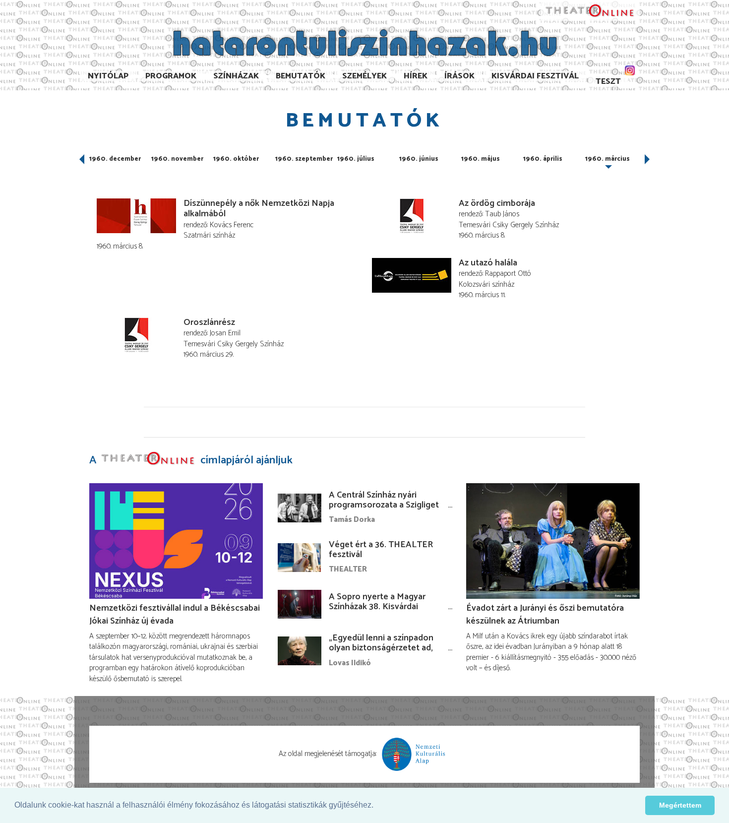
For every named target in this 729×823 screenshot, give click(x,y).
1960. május (480, 159)
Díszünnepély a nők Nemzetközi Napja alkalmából (258, 209)
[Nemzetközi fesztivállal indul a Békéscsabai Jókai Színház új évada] (176, 541)
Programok (170, 76)
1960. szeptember (304, 159)
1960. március (607, 159)
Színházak (236, 76)
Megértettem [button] (680, 805)
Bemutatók (300, 76)
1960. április (542, 159)
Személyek (364, 76)
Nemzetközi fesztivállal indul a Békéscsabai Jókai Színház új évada (174, 615)
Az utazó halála (488, 262)
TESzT (608, 81)
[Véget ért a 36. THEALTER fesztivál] (299, 557)
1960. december (115, 159)
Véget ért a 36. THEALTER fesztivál (381, 549)
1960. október (236, 159)
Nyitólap (108, 76)
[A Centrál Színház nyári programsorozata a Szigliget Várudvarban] (299, 508)
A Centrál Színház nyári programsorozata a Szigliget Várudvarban (384, 505)
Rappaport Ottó (508, 273)
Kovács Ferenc (231, 225)
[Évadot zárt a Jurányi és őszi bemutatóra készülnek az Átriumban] (553, 541)
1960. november (177, 159)
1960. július (355, 159)
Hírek (415, 76)
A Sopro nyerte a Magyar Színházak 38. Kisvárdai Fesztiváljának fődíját (377, 606)
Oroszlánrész (209, 322)
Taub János (502, 214)
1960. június (418, 159)
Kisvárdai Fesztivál (535, 76)
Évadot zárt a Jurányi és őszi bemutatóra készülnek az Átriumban (545, 615)
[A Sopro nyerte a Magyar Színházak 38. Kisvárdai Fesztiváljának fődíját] (299, 604)
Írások (459, 76)
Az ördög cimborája (497, 203)
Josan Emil (225, 333)
